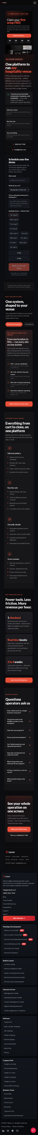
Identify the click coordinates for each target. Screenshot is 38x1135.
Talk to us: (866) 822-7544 (19, 835)
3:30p (19, 258)
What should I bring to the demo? (16, 780)
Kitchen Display (9, 1040)
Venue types (16, 856)
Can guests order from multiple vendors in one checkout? (15, 721)
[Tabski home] (4, 2)
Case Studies (7, 900)
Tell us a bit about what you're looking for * (18, 196)
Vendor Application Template (14, 1011)
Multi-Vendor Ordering (12, 1027)
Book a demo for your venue (19, 404)
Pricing (7, 859)
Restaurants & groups (14, 324)
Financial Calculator (11, 953)
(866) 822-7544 (20, 144)
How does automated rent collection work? (16, 754)
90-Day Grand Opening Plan (14, 982)
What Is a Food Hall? (13, 930)
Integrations (24, 856)
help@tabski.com (20, 150)
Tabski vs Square (10, 1077)
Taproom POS (9, 1111)
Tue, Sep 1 (25, 233)
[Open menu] (35, 3)
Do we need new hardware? (16, 737)
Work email (12, 176)
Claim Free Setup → (19, 35)
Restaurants (8, 1098)
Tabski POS (8, 1022)
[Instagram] (8, 1131)
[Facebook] (12, 1131)
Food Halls (7, 1094)
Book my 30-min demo (19, 267)
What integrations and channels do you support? (15, 762)
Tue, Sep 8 (13, 247)
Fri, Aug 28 (13, 228)
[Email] (17, 1131)
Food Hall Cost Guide (11, 948)
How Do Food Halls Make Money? (18, 939)
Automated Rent (10, 1044)
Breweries (7, 1107)
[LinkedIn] (3, 1131)
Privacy (21, 859)
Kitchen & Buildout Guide (13, 969)
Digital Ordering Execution (13, 1006)
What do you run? (14, 185)
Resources (14, 859)
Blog (4, 897)
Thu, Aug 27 (14, 224)
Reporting (7, 1048)
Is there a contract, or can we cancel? (17, 771)
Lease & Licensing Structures (14, 973)
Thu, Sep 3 (24, 238)
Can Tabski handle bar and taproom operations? (16, 745)
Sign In (5, 914)
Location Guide (9, 964)
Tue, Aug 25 (14, 215)
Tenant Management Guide (14, 1002)
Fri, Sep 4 (13, 242)
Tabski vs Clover (9, 1082)
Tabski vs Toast (9, 1073)
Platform (7, 856)
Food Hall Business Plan (14, 944)
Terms (27, 859)
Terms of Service (18, 1127)
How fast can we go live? (15, 730)
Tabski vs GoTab (10, 1064)
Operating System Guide (13, 998)
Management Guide (11, 993)
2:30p (19, 253)
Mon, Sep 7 (23, 242)
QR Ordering (8, 1031)
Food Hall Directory (9, 904)
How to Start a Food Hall (15, 935)
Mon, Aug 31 (14, 233)
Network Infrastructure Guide (14, 977)
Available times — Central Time (19, 211)
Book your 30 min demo (19, 829)
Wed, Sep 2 (13, 238)
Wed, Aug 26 (14, 219)
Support (6, 911)
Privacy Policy (6, 1127)
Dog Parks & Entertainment (13, 1116)
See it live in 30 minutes (19, 680)
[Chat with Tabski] (33, 1130)
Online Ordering (9, 1035)
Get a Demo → (19, 918)
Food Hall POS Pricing (11, 1086)
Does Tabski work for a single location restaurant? (17, 711)
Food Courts (8, 1103)
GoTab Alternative (10, 1068)
